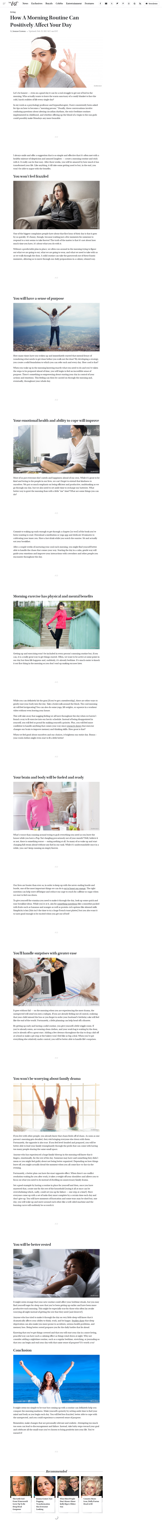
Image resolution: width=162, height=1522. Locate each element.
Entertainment (74, 3)
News (25, 3)
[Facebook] (100, 3)
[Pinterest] (123, 3)
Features (89, 3)
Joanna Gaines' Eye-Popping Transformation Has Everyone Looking (44, 1504)
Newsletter (153, 3)
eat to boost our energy (75, 888)
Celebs (59, 3)
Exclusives (36, 3)
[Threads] (129, 3)
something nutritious (67, 904)
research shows (74, 726)
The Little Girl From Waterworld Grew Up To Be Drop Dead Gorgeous (20, 1504)
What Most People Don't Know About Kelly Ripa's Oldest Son (68, 1503)
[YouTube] (106, 3)
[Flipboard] (117, 3)
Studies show (78, 1320)
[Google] (134, 3)
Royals (49, 3)
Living (13, 12)
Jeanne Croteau (19, 31)
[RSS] (140, 3)
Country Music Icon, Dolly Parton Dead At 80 (91, 1501)
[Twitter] (112, 3)
